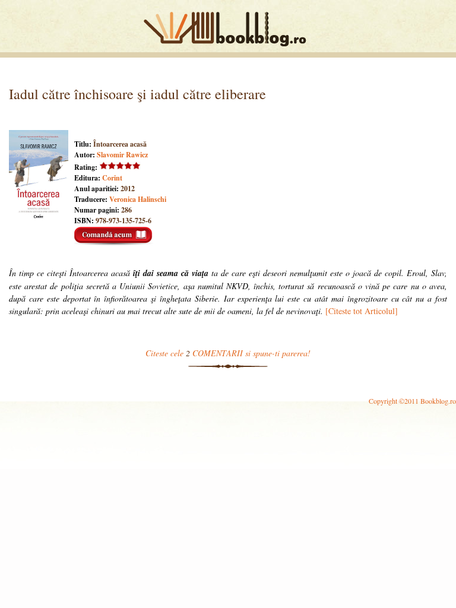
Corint (112, 178)
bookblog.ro (228, 29)
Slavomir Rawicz (122, 155)
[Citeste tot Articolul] (361, 310)
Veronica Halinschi (137, 199)
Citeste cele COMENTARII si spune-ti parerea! (228, 353)
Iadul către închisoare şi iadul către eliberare (137, 93)
